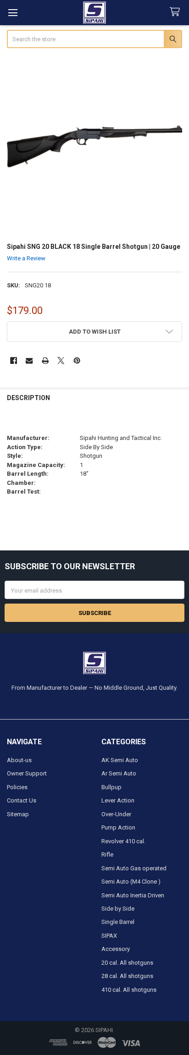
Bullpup (111, 787)
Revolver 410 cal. (123, 841)
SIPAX (109, 935)
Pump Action (118, 827)
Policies (17, 787)
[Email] (29, 361)
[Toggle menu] (12, 12)
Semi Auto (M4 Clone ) (131, 881)
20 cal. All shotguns (127, 962)
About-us (19, 760)
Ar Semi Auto (118, 773)
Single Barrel (117, 921)
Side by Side (117, 908)
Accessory (115, 948)
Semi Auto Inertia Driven (132, 895)
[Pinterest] (76, 361)
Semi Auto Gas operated (134, 868)
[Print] (45, 361)
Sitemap (18, 814)
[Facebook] (13, 361)
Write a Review (26, 258)
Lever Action (117, 800)
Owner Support (27, 773)
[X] (60, 361)
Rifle (107, 854)
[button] (95, 331)
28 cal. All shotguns (127, 976)
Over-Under (116, 814)
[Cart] (176, 12)
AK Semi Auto (119, 760)
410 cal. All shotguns (128, 989)
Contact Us (21, 800)
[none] (95, 146)
